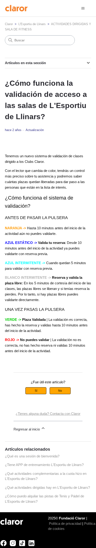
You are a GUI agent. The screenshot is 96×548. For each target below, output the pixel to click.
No (60, 390)
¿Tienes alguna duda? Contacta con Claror (48, 414)
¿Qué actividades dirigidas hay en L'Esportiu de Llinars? (47, 487)
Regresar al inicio (27, 429)
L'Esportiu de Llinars (32, 24)
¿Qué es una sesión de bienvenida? (32, 456)
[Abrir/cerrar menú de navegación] (83, 8)
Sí (36, 390)
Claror (9, 24)
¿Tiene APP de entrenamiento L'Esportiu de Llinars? (44, 465)
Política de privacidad (65, 523)
